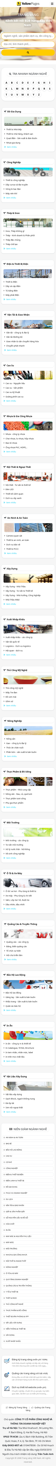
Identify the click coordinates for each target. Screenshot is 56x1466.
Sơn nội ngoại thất (14, 1107)
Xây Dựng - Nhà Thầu (16, 586)
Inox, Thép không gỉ (15, 231)
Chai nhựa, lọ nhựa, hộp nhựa (20, 438)
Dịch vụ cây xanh (13, 498)
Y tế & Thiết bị (12, 1292)
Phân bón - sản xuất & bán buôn (21, 752)
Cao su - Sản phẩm (14, 387)
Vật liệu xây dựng (17, 1076)
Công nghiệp (14, 162)
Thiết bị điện (11, 281)
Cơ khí (9, 1162)
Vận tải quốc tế (12, 641)
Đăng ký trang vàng (29, 1359)
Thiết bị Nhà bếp (14, 129)
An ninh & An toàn (17, 517)
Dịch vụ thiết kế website (29, 1387)
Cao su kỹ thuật (13, 392)
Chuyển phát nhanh (15, 345)
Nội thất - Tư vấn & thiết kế (18, 485)
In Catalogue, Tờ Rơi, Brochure (20, 1048)
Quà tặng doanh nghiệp (17, 1279)
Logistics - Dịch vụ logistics (18, 646)
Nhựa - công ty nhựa (15, 434)
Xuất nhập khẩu (16, 619)
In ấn (10, 1025)
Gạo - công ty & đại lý (16, 743)
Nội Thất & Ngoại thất (19, 467)
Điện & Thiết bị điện (17, 263)
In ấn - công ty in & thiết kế (18, 1043)
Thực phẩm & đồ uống (19, 771)
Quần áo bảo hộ (13, 1006)
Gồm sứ (9, 701)
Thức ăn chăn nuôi (15, 747)
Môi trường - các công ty (17, 840)
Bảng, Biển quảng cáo (16, 946)
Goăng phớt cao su (14, 396)
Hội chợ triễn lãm (14, 955)
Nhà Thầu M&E (13, 599)
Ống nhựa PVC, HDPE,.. (16, 447)
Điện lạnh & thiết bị (15, 1180)
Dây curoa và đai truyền (17, 184)
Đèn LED (10, 489)
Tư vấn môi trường (14, 844)
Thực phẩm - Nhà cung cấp (18, 789)
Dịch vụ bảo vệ (13, 544)
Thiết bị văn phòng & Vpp (17, 1316)
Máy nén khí (11, 193)
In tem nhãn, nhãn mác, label (19, 1052)
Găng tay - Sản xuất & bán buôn (20, 997)
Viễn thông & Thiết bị (15, 1329)
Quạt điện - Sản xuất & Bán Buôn (21, 138)
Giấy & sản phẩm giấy (15, 1211)
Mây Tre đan (11, 692)
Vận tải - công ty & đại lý (17, 332)
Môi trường (13, 822)
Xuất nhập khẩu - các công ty (19, 637)
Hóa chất (10, 1224)
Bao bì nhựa (11, 442)
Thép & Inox (13, 213)
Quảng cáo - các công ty (17, 942)
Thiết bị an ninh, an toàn (17, 540)
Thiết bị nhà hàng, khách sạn (19, 133)
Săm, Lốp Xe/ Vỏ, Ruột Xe (17, 900)
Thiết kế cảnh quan (14, 493)
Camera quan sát (14, 535)
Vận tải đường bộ (14, 336)
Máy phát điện (12, 295)
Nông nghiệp (14, 720)
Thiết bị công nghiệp (15, 180)
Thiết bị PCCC (12, 548)
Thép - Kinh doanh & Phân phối (20, 235)
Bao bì (8, 1143)
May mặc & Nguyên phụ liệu (18, 1236)
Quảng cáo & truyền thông (22, 924)
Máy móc (10, 1242)
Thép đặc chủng (13, 239)
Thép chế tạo (12, 244)
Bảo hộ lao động (16, 974)
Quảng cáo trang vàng (30, 1373)
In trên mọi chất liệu (15, 1056)
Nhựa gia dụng (13, 142)
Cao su (10, 365)
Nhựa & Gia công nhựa (19, 416)
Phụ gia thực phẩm (14, 802)
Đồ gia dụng (14, 111)
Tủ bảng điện (12, 290)
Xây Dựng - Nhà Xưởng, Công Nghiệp (23, 595)
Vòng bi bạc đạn (13, 189)
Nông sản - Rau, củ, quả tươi (19, 794)
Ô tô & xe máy (14, 873)
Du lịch (9, 1199)
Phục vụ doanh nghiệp (16, 1193)
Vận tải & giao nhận (18, 314)
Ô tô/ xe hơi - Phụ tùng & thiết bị (21, 891)
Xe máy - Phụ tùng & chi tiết (19, 895)
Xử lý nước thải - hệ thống (18, 849)
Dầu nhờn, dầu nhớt (15, 904)
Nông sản (10, 738)
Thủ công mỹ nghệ (17, 670)
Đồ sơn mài (11, 696)
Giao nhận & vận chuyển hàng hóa (22, 341)
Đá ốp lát (10, 1103)
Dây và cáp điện (13, 286)
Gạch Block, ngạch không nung (20, 1098)
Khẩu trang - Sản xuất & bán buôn (21, 1001)
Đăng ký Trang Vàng (18, 1407)
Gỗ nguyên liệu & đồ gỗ (17, 1217)
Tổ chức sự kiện (13, 950)
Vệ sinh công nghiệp (15, 853)
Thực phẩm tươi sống (16, 798)
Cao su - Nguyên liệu (15, 383)
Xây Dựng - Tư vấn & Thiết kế (19, 590)
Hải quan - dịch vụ (14, 650)
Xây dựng (12, 568)
